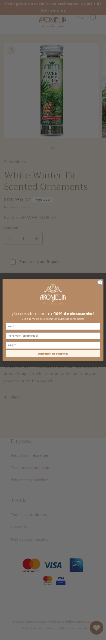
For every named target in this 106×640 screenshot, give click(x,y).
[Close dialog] (100, 282)
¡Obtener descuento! (53, 353)
